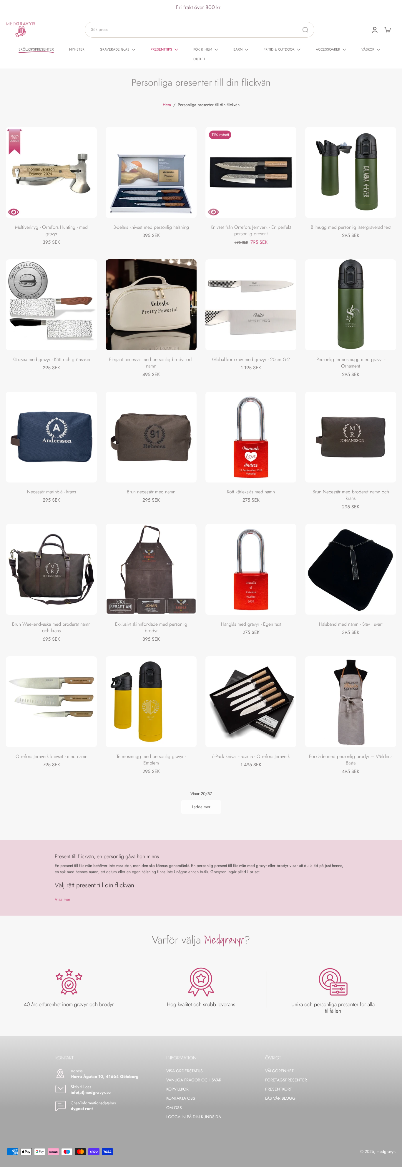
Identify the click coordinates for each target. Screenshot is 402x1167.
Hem (167, 105)
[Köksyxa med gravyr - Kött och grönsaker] (51, 304)
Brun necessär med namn (151, 491)
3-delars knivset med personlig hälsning (151, 227)
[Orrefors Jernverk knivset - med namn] (51, 701)
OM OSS (174, 1108)
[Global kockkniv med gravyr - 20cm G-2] (250, 304)
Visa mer (62, 899)
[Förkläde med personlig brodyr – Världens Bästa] (350, 701)
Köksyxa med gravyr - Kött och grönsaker (51, 359)
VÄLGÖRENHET (279, 1071)
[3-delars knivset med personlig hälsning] (151, 172)
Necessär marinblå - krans (51, 491)
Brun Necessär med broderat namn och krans (351, 495)
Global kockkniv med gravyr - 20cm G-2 (251, 359)
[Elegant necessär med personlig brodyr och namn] (151, 304)
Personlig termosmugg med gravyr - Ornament (350, 363)
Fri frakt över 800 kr (198, 7)
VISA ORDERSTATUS (184, 1071)
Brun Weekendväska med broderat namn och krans (51, 627)
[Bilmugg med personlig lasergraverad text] (350, 172)
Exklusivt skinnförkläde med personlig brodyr (151, 627)
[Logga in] (374, 30)
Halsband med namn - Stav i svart (351, 624)
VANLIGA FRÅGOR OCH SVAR (193, 1080)
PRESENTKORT (278, 1089)
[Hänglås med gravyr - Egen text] (250, 569)
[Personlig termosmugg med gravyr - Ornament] (350, 304)
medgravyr (385, 1151)
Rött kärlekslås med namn (251, 491)
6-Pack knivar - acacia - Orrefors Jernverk (251, 756)
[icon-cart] (387, 30)
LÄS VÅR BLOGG (280, 1098)
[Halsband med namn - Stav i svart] (350, 569)
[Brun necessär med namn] (151, 437)
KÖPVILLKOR (177, 1089)
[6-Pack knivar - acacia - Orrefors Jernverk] (250, 701)
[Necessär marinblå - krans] (51, 437)
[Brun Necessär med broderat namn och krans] (350, 437)
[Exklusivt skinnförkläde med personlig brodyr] (151, 569)
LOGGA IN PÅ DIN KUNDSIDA (193, 1117)
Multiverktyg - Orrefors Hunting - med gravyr (51, 230)
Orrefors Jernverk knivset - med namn (51, 756)
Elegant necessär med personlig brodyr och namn (151, 363)
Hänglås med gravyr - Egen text (251, 624)
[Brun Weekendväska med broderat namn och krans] (51, 569)
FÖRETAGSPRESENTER (286, 1080)
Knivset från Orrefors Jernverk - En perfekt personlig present (251, 230)
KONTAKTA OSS (180, 1098)
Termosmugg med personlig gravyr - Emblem (151, 760)
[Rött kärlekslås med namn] (250, 437)
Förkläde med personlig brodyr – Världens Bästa (350, 760)
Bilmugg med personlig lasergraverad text (351, 227)
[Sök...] (305, 30)
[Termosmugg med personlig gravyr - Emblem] (151, 701)
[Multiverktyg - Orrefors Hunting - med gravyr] (51, 172)
